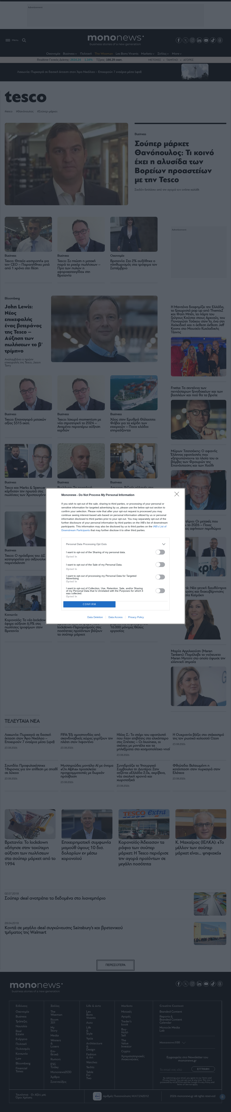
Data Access (115, 617)
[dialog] (115, 556)
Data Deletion (95, 617)
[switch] (160, 552)
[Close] (178, 495)
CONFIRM (89, 604)
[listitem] (115, 544)
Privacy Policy (136, 617)
